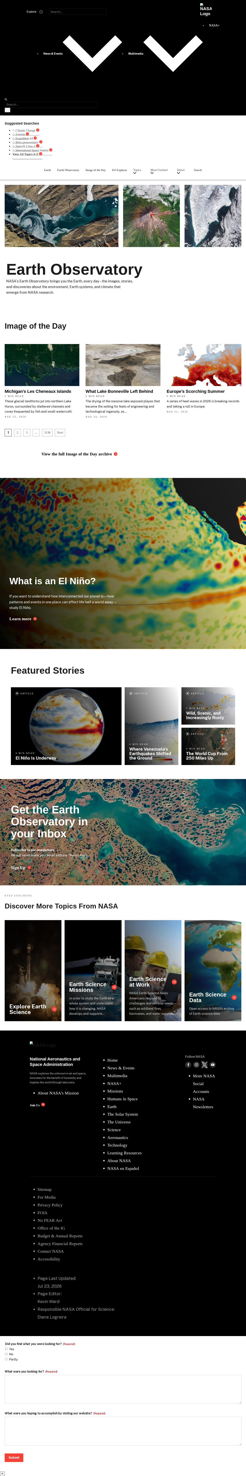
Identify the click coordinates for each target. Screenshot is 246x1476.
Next (60, 432)
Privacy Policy (79, 855)
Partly (13, 1359)
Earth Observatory (68, 170)
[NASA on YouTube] (213, 1065)
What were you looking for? (31, 1371)
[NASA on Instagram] (196, 1065)
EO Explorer (119, 170)
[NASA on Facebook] (188, 1065)
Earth (47, 170)
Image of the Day (96, 170)
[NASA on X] (204, 1065)
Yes (11, 1349)
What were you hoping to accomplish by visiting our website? (55, 1413)
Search (198, 170)
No (11, 1354)
